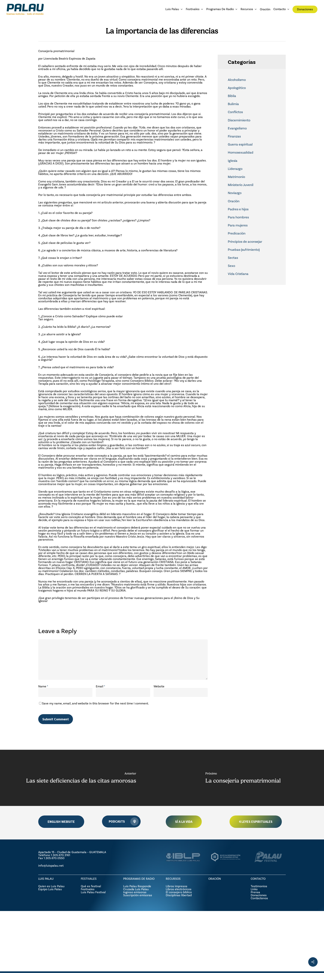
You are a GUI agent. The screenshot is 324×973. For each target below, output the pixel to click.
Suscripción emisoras (137, 895)
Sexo (231, 266)
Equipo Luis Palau (50, 889)
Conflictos (235, 112)
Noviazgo (235, 193)
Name (43, 686)
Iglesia (232, 161)
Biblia (232, 96)
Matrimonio (236, 177)
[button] (61, 821)
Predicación (236, 233)
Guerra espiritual (240, 144)
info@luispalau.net (51, 865)
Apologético (237, 88)
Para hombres (238, 217)
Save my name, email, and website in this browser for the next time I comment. (95, 703)
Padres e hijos (238, 209)
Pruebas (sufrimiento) (244, 250)
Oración (233, 201)
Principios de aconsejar (245, 242)
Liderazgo (235, 169)
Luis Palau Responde (137, 886)
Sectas (233, 258)
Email (100, 686)
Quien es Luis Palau (51, 886)
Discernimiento (239, 120)
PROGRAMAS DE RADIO (138, 878)
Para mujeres (238, 225)
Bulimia (233, 104)
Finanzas (234, 136)
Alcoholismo (237, 80)
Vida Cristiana (238, 274)
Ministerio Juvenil (240, 185)
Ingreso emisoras (134, 892)
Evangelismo (237, 128)
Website (159, 686)
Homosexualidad (240, 152)
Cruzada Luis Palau (136, 889)
